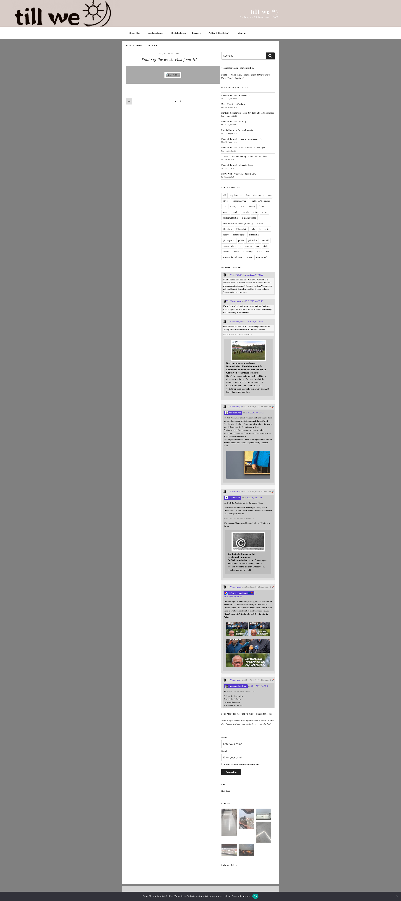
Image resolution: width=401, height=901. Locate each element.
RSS (269, 723)
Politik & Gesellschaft (218, 32)
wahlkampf (248, 251)
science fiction (229, 245)
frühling (262, 206)
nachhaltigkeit (239, 234)
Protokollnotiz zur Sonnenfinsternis (237, 130)
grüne (255, 212)
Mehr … (242, 32)
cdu (224, 206)
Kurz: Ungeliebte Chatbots (233, 104)
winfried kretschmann (232, 257)
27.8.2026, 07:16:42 (254, 413)
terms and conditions (249, 764)
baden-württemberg (255, 195)
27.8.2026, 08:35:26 (254, 301)
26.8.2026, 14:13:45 (260, 686)
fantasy (233, 206)
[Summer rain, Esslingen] (229, 823)
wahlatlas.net (234, 413)
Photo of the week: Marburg (233, 121)
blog (270, 195)
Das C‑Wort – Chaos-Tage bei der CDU (238, 173)
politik (241, 240)
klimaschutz (241, 228)
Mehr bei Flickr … (229, 864)
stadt (265, 245)
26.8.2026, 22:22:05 (253, 497)
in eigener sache (249, 217)
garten (226, 212)
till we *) (264, 11)
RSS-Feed (225, 790)
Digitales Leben (178, 32)
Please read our (241, 764)
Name (224, 737)
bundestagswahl (239, 200)
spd (257, 245)
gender (236, 212)
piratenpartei (228, 240)
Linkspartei (264, 228)
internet (260, 223)
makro (226, 234)
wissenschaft (261, 257)
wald (259, 251)
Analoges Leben (155, 32)
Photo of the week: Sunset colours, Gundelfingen (243, 147)
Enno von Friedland (237, 686)
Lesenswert (197, 32)
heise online (234, 497)
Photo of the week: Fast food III (169, 59)
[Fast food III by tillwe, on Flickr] (173, 74)
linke (253, 228)
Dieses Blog (134, 32)
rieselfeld (265, 240)
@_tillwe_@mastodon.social (259, 713)
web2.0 (269, 251)
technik (226, 251)
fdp (242, 206)
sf (240, 245)
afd (224, 195)
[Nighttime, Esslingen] (246, 850)
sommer (248, 245)
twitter (236, 251)
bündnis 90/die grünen (260, 200)
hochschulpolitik (230, 217)
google (246, 212)
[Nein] (397, 896)
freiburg (251, 206)
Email (224, 750)
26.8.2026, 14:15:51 (233, 596)
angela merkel (236, 195)
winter (249, 257)
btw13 (226, 200)
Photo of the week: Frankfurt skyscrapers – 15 (242, 138)
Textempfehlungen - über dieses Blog (237, 67)
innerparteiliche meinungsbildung (238, 223)
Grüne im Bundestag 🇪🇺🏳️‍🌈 (240, 593)
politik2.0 (252, 240)
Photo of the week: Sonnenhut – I (236, 95)
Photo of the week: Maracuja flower (237, 164)
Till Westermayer (234, 275)
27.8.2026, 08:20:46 (254, 322)
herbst (264, 212)
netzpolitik (254, 234)
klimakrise (227, 228)
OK (255, 896)
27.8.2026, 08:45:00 (254, 275)
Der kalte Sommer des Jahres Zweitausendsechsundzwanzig (247, 112)
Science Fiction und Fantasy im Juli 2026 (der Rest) (244, 156)
